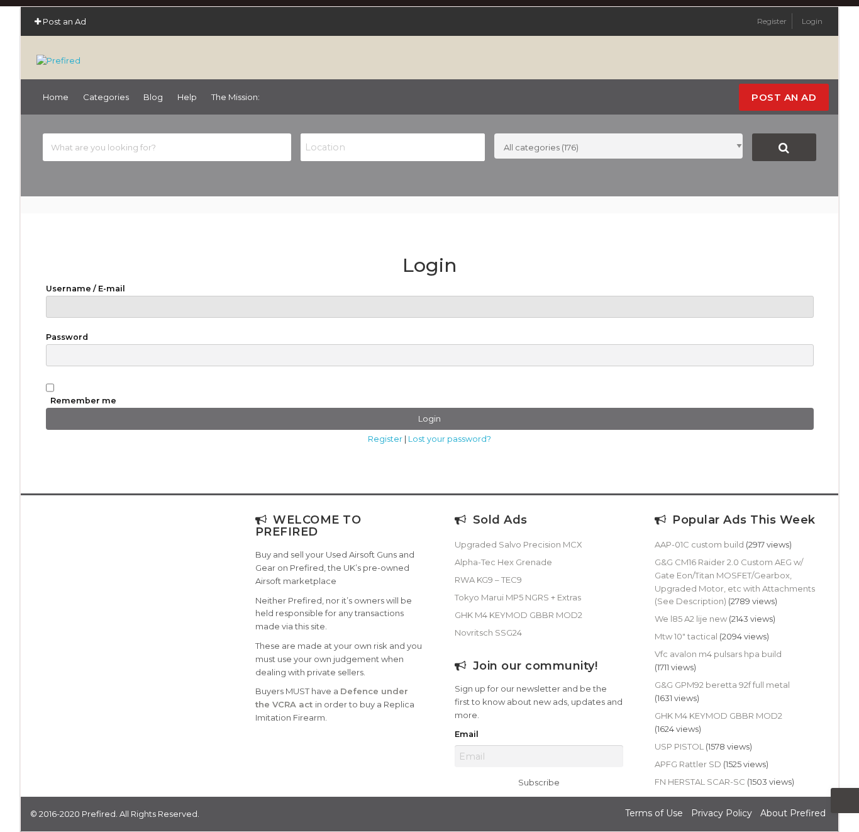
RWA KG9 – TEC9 (488, 580)
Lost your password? (449, 439)
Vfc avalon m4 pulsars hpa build (718, 654)
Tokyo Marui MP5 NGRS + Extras (518, 597)
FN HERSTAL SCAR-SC (700, 782)
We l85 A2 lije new (691, 619)
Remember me (83, 400)
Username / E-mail (85, 288)
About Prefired (793, 813)
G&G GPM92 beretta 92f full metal (722, 685)
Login (812, 21)
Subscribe (539, 782)
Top (845, 800)
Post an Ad (63, 21)
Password (67, 337)
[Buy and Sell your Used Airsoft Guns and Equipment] (58, 55)
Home (56, 97)
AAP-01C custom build (699, 544)
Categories (106, 97)
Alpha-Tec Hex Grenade (503, 562)
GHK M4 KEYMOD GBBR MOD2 (518, 615)
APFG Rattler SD (688, 764)
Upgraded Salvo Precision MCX (518, 544)
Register (773, 21)
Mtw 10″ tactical (686, 636)
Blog (153, 97)
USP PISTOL (679, 746)
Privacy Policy (721, 813)
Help (187, 97)
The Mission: (235, 97)
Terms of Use (654, 813)
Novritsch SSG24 (488, 632)
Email (467, 734)
